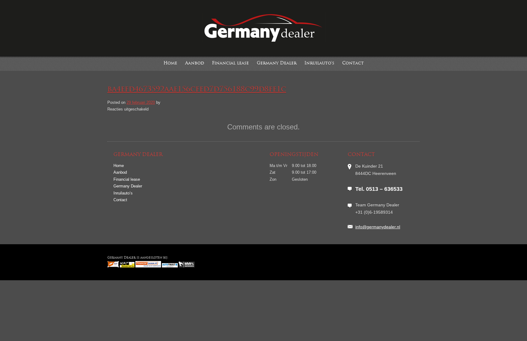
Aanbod (194, 63)
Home (170, 63)
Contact (353, 63)
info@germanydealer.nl (377, 226)
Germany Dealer (276, 63)
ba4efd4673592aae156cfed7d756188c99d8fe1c (196, 89)
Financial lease (230, 63)
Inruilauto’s (319, 63)
